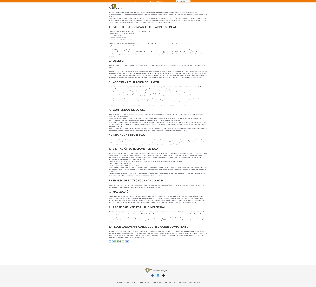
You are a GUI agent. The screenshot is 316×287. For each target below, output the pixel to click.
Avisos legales (120, 282)
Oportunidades (173, 6)
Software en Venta (144, 282)
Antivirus (163, 6)
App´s (189, 6)
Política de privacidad (180, 282)
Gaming (182, 6)
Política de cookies (194, 282)
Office (157, 6)
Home (143, 6)
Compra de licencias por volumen (161, 282)
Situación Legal (131, 282)
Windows (150, 6)
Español (182, 1)
